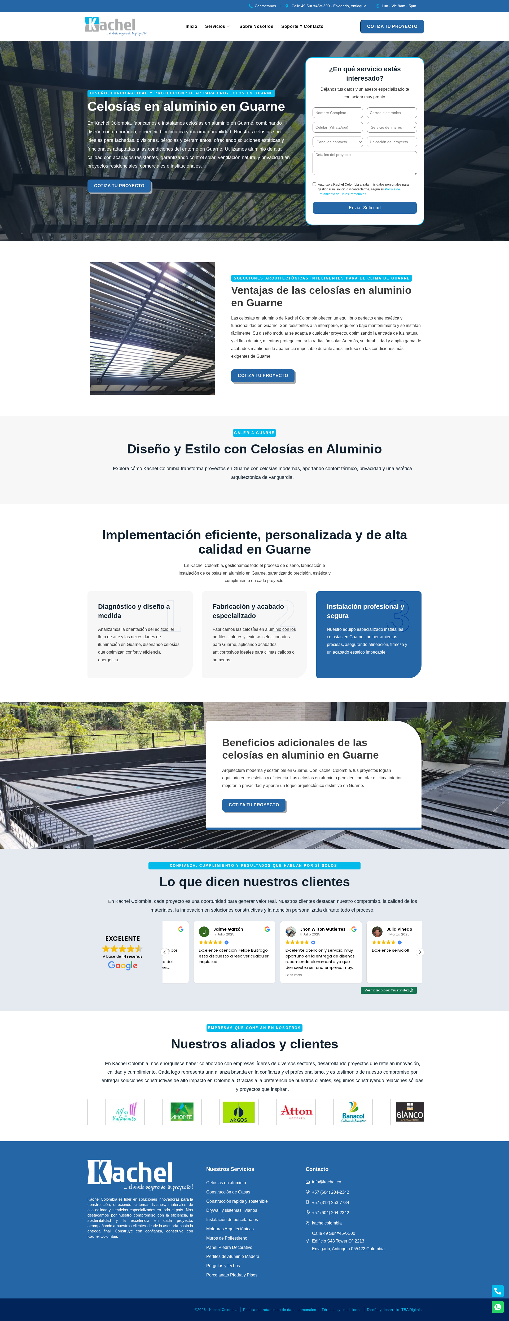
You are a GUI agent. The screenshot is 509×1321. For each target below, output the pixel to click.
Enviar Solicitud (365, 207)
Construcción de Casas (228, 1192)
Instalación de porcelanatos (232, 1219)
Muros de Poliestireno (226, 1238)
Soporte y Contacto (302, 26)
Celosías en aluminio (226, 1182)
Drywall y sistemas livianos (231, 1210)
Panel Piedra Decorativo (229, 1247)
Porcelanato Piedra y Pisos (231, 1275)
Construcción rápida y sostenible (237, 1201)
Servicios (215, 26)
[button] (420, 952)
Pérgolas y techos (223, 1265)
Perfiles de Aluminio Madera (232, 1256)
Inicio (191, 26)
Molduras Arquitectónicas (230, 1229)
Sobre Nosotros (256, 26)
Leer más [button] (265, 975)
